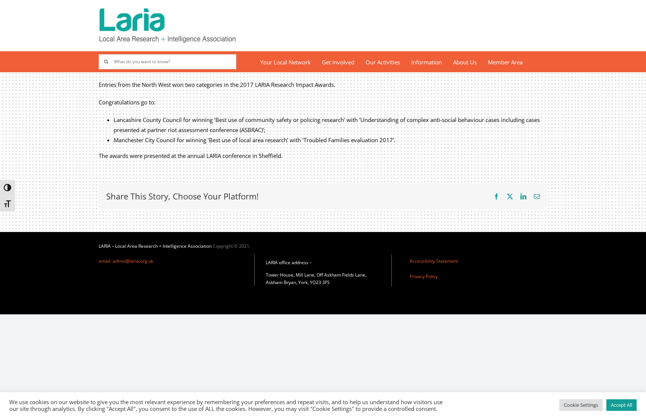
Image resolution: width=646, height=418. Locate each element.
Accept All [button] (621, 405)
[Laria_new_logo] (167, 10)
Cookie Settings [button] (581, 405)
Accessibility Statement (434, 261)
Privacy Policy (424, 276)
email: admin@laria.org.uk (126, 261)
